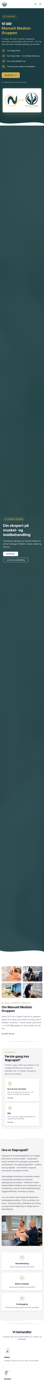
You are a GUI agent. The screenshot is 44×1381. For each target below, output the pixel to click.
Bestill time (9, 75)
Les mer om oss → (9, 1034)
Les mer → (11, 1098)
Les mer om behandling (16, 560)
